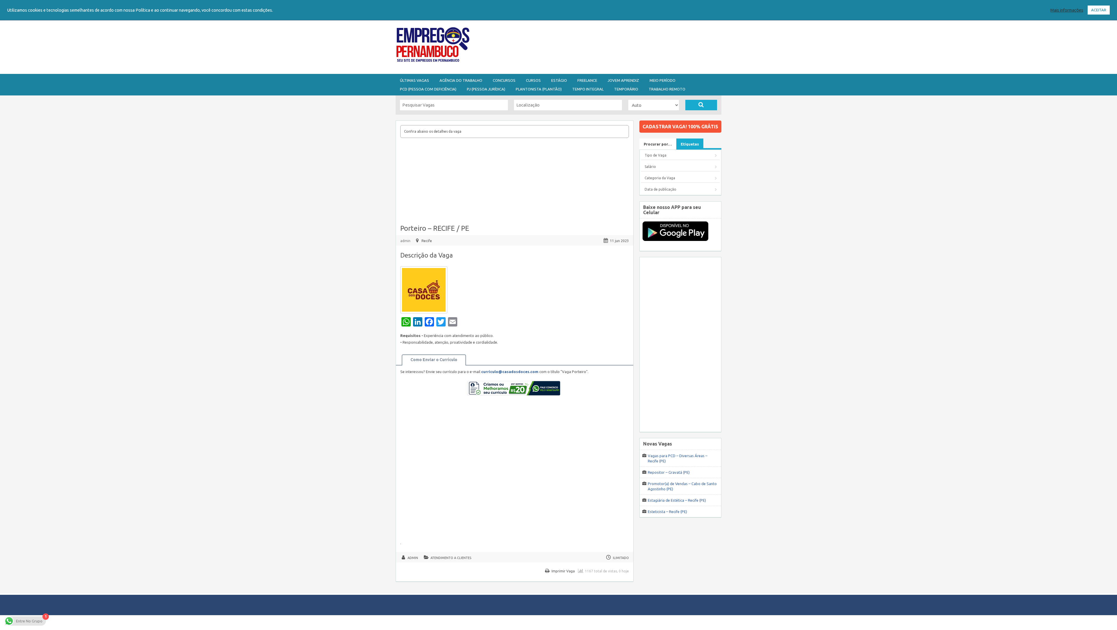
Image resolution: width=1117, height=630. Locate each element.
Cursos (533, 80)
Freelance (587, 80)
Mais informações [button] (1066, 10)
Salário (650, 166)
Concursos (504, 80)
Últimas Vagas (414, 80)
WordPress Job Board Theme (553, 622)
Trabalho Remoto (667, 89)
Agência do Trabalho (461, 80)
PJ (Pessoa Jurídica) (486, 89)
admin (405, 241)
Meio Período (662, 80)
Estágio (559, 80)
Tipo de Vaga (655, 155)
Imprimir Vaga (563, 571)
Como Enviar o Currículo (433, 359)
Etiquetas (690, 144)
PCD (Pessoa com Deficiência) (428, 89)
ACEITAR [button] (1098, 10)
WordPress (615, 622)
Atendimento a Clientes (451, 558)
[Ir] (701, 105)
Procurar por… (658, 144)
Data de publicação (660, 189)
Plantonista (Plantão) (539, 89)
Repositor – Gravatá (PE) (669, 472)
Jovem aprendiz (623, 80)
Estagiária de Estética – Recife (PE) (677, 500)
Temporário (626, 89)
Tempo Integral (588, 89)
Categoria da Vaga (660, 178)
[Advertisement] (590, 46)
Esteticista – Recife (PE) (667, 512)
